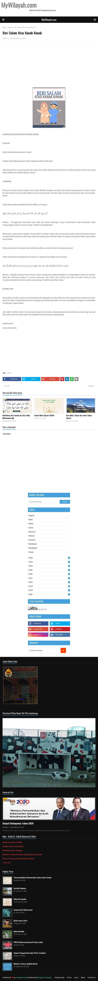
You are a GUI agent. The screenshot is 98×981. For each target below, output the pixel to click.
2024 (49, 566)
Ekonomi (32, 532)
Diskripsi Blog (59, 977)
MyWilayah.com (49, 20)
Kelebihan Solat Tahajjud (12, 850)
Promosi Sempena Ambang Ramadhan (18, 859)
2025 (49, 562)
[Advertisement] (49, 61)
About (83, 977)
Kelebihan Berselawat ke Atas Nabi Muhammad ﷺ (16, 416)
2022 (49, 574)
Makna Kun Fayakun (20, 899)
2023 (49, 570)
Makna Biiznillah (19, 931)
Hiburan (32, 536)
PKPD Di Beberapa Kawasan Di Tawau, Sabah (28, 942)
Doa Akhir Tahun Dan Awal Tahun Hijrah (79, 416)
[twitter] (60, 623)
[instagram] (38, 635)
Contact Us (91, 977)
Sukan (31, 552)
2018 (49, 590)
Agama (10, 27)
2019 (49, 586)
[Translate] (63, 650)
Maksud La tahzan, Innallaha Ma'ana (25, 964)
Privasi (69, 977)
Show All (6, 863)
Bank (31, 520)
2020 (49, 582)
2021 (49, 578)
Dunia (31, 528)
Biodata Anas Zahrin (20, 920)
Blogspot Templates (45, 977)
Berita (31, 524)
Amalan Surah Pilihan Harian (23, 910)
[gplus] (38, 629)
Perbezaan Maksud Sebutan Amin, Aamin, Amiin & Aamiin (32, 877)
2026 (49, 558)
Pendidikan (33, 548)
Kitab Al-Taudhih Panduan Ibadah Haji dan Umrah (22, 855)
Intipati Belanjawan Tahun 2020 (18, 823)
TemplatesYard (21, 977)
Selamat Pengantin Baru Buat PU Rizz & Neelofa (30, 953)
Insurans (32, 540)
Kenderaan (33, 544)
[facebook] (38, 623)
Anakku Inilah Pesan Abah (13, 846)
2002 (49, 594)
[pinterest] (60, 629)
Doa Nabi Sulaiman (20, 888)
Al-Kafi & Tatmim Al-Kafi (12, 842)
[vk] (60, 635)
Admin (6, 38)
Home (5, 27)
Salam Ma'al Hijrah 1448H (44, 415)
